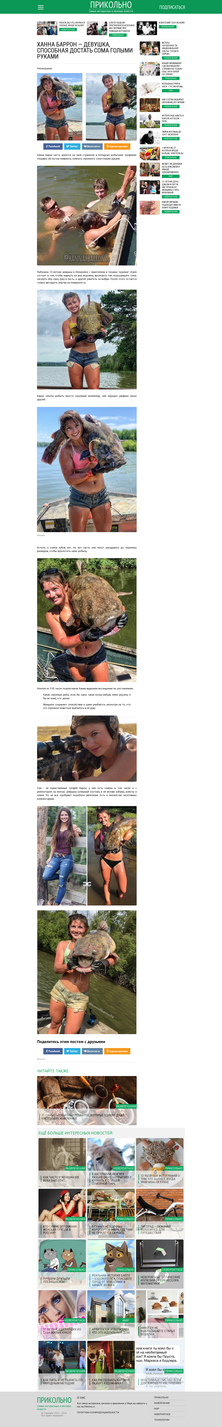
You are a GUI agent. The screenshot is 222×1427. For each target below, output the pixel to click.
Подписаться (172, 7)
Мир (156, 1408)
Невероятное (162, 1414)
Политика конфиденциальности (98, 1412)
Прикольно (161, 1397)
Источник (41, 1059)
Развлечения (162, 1403)
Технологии (161, 1420)
